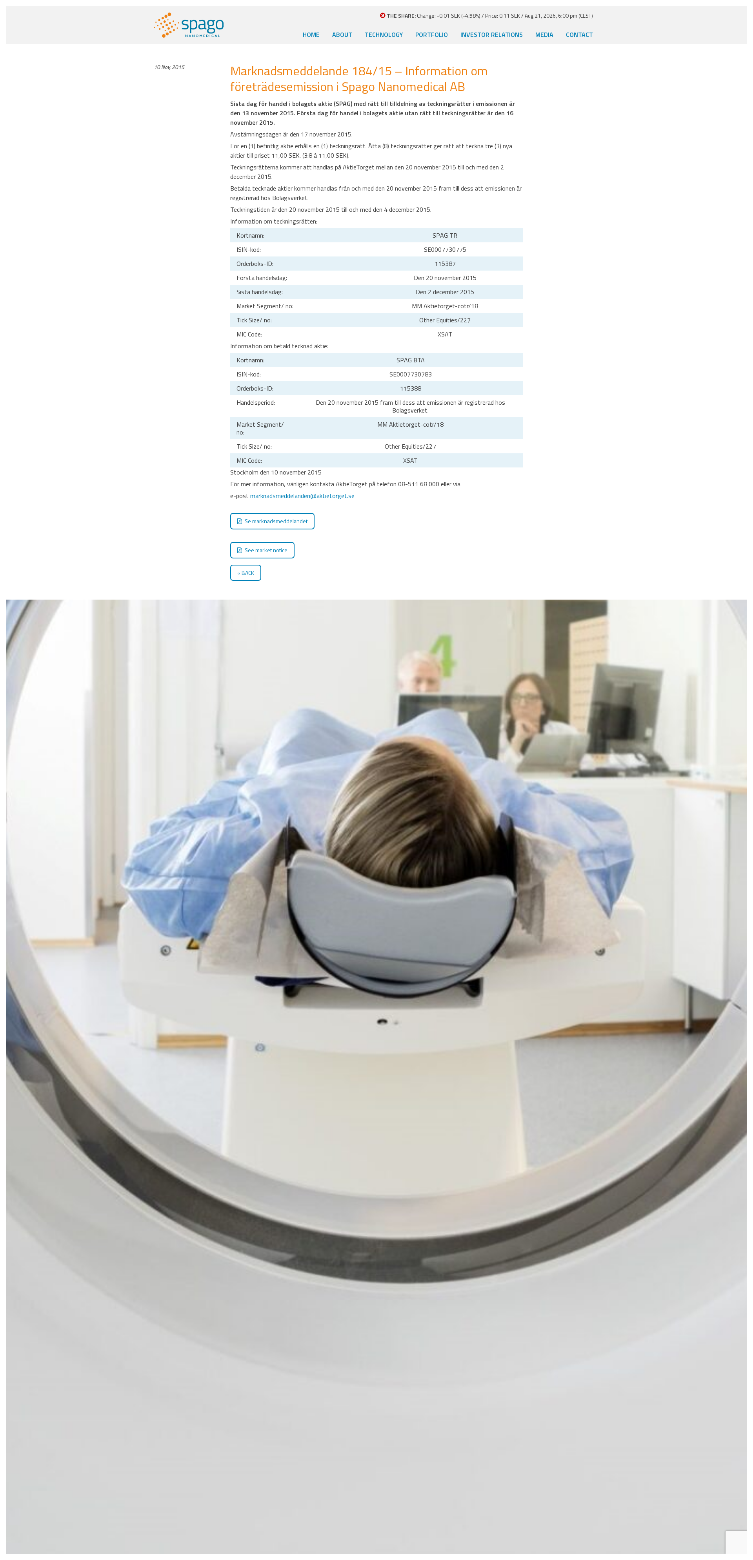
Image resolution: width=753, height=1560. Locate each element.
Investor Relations (491, 34)
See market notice (266, 550)
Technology (384, 34)
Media (544, 34)
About (342, 34)
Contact (579, 34)
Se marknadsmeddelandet (276, 521)
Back (248, 573)
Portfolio (431, 34)
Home (311, 34)
